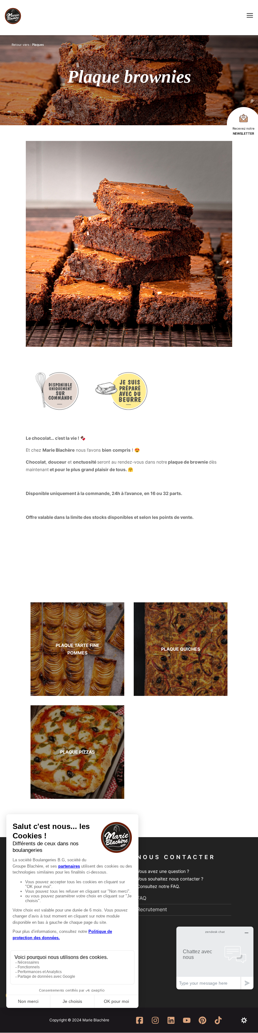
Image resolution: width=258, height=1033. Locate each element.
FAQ (141, 898)
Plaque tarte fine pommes (77, 649)
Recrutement (152, 909)
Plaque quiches (180, 649)
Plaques (38, 44)
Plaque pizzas (77, 752)
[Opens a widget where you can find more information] (215, 958)
